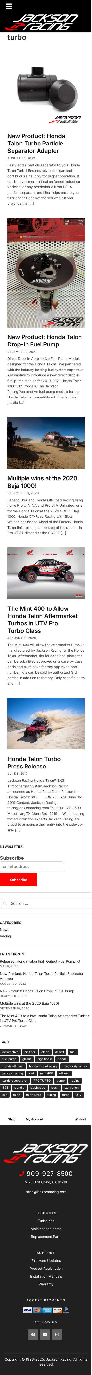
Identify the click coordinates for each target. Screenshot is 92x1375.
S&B (5, 1087)
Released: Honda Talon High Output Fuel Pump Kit (40, 961)
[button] (9, 6)
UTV (79, 1095)
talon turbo (33, 1095)
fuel (72, 1052)
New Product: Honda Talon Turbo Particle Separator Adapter (36, 143)
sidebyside (37, 1087)
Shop (11, 1119)
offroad (64, 1073)
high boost (45, 1059)
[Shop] (11, 1115)
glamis (26, 1059)
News (4, 929)
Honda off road (12, 1066)
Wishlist (80, 1119)
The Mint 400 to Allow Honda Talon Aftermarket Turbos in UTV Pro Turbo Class (42, 619)
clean (45, 1052)
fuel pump (9, 1059)
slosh (54, 1087)
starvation (72, 1087)
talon (16, 1095)
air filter (30, 1052)
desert (59, 1052)
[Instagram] (57, 1334)
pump (61, 1080)
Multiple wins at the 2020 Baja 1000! (29, 1003)
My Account (34, 1119)
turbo (65, 1095)
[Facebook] (33, 1334)
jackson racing (12, 1073)
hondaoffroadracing (43, 1066)
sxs (4, 1095)
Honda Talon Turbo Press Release (34, 762)
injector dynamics (75, 1066)
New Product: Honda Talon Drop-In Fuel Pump (44, 340)
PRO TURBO (42, 1080)
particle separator (14, 1080)
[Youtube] (45, 1334)
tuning (51, 1095)
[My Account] (34, 1115)
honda (62, 1059)
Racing (5, 936)
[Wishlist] (80, 1115)
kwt (31, 1073)
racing (75, 1080)
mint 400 (46, 1073)
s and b (19, 1087)
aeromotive (10, 1052)
